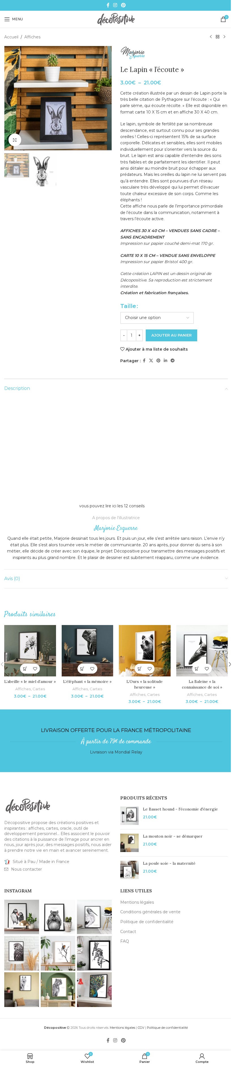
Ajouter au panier (171, 335)
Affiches (32, 37)
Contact (128, 931)
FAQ (124, 941)
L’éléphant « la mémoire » (87, 681)
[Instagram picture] (21, 917)
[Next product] (224, 37)
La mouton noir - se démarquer (173, 836)
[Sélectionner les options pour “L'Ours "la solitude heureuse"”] (140, 669)
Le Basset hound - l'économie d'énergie (180, 809)
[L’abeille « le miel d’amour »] (30, 651)
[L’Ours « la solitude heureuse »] (145, 651)
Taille (128, 306)
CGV (141, 1028)
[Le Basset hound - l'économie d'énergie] (129, 816)
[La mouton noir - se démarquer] (129, 843)
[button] (10, 98)
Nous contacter (26, 869)
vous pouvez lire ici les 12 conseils (112, 505)
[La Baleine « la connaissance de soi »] (202, 651)
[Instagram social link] (115, 5)
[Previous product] (210, 37)
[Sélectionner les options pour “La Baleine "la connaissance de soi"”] (197, 669)
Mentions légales (137, 902)
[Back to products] (217, 37)
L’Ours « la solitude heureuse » (144, 684)
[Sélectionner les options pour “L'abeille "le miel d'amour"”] (25, 669)
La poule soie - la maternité (169, 863)
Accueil (11, 37)
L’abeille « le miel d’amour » (30, 681)
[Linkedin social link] (165, 360)
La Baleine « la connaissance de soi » (202, 684)
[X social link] (151, 360)
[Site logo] (116, 18)
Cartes (39, 689)
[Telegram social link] (172, 360)
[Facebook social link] (108, 5)
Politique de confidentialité (146, 921)
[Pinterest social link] (123, 5)
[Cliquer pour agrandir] (14, 140)
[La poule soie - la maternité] (129, 870)
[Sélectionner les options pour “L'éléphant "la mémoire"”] (82, 669)
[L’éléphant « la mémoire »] (87, 651)
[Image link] (27, 805)
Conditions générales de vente (150, 911)
